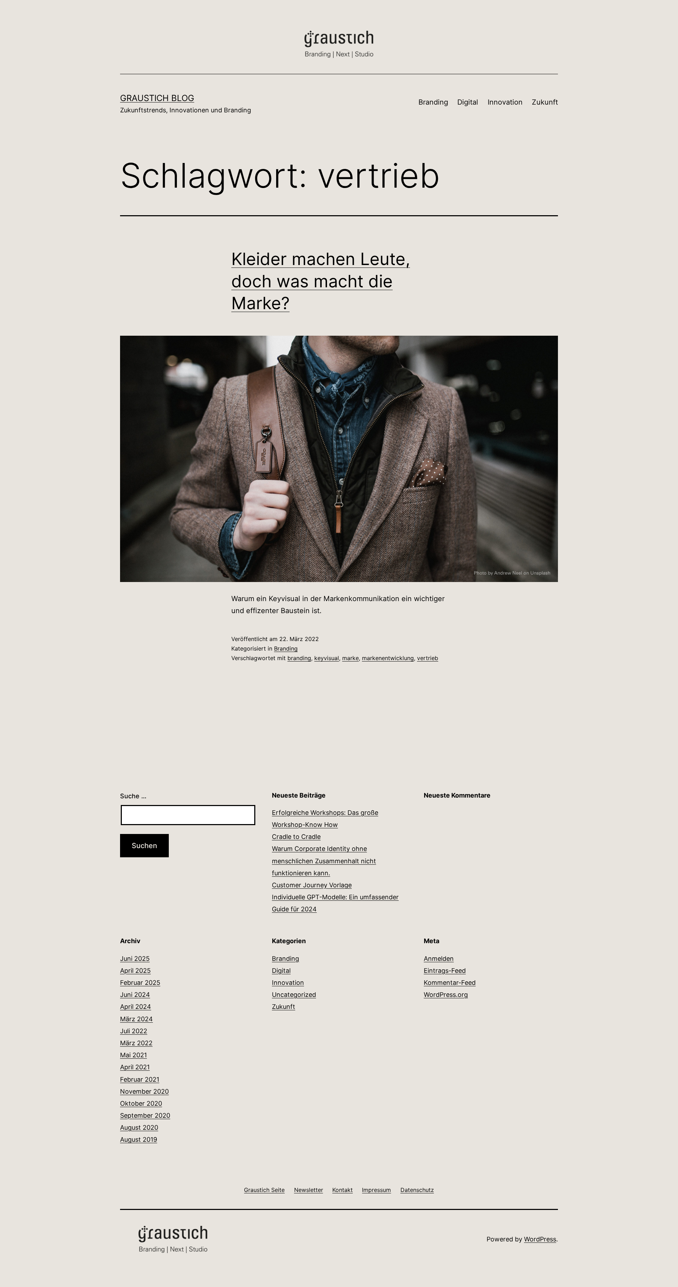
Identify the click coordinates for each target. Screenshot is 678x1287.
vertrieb (427, 658)
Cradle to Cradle (296, 836)
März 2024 (136, 1019)
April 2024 (135, 1006)
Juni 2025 (135, 958)
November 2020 (144, 1091)
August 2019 (138, 1139)
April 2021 (135, 1067)
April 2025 (135, 970)
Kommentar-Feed (450, 982)
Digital (467, 102)
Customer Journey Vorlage (312, 885)
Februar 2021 (139, 1079)
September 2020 (145, 1115)
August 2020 (139, 1127)
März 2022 (136, 1043)
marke (350, 658)
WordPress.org (446, 994)
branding (299, 658)
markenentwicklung (388, 658)
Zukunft (545, 102)
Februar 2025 (140, 982)
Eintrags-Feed (445, 970)
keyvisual (326, 658)
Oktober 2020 (141, 1103)
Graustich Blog (157, 98)
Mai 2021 (133, 1055)
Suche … (133, 796)
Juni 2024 (135, 994)
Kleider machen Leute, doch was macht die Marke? (320, 280)
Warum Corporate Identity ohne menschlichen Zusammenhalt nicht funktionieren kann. (324, 860)
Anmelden (439, 958)
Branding (433, 102)
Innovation (505, 102)
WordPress (540, 1239)
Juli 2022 (133, 1031)
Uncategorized (294, 994)
